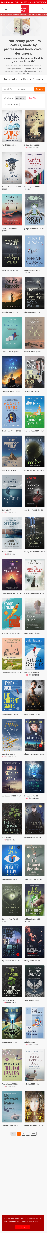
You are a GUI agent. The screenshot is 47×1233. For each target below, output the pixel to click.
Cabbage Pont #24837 (10, 919)
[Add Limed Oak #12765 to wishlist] (41, 1116)
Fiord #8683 (6, 145)
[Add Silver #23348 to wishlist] (41, 993)
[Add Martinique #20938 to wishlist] (18, 788)
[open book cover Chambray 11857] (12, 372)
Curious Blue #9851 (31, 673)
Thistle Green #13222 (9, 1084)
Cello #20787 (6, 510)
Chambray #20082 (8, 754)
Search (40, 89)
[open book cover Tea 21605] (34, 372)
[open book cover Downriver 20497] (34, 777)
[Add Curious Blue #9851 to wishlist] (41, 665)
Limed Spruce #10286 (32, 187)
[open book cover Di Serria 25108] (12, 614)
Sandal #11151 (7, 312)
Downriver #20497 (31, 796)
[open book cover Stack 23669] (34, 614)
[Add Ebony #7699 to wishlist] (41, 951)
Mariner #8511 (7, 715)
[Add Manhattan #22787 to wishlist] (18, 665)
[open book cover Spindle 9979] (34, 1023)
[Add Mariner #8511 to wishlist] (18, 705)
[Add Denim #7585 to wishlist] (18, 870)
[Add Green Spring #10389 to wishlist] (18, 221)
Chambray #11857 (8, 391)
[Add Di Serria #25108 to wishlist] (18, 623)
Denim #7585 (7, 879)
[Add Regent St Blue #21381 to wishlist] (41, 263)
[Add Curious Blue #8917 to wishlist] (41, 421)
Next (33, 1134)
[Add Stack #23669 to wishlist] (41, 623)
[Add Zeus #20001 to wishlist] (18, 830)
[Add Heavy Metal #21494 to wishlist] (41, 544)
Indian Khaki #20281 (32, 145)
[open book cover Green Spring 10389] (12, 210)
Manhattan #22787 (9, 673)
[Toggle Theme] (42, 8)
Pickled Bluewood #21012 (11, 187)
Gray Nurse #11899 (31, 594)
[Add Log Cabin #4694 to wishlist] (18, 993)
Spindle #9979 (29, 1042)
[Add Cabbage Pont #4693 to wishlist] (41, 912)
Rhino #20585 (7, 552)
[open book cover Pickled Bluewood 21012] (12, 168)
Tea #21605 (28, 391)
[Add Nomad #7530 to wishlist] (18, 461)
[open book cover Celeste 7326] (34, 1065)
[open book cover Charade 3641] (34, 819)
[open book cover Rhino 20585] (12, 533)
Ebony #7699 (29, 961)
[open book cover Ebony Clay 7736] (34, 735)
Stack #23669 (29, 633)
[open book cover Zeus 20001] (12, 819)
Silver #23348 (29, 1000)
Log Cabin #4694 (8, 1000)
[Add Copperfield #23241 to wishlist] (18, 584)
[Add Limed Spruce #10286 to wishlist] (41, 179)
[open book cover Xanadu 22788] (34, 861)
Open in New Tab (12, 104)
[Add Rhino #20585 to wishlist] (18, 544)
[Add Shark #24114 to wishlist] (18, 263)
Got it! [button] (22, 1227)
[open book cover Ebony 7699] (34, 942)
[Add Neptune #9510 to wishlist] (18, 342)
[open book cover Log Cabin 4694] (12, 981)
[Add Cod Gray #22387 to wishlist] (41, 503)
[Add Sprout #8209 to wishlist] (18, 1035)
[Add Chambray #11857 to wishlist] (18, 382)
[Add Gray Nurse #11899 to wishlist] (41, 584)
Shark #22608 (29, 312)
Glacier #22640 (7, 1126)
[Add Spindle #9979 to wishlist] (41, 1035)
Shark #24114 (7, 270)
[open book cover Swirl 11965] (34, 696)
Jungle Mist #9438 (31, 229)
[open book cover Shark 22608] (34, 293)
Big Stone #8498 (8, 961)
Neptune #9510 (7, 352)
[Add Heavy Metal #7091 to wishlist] (41, 461)
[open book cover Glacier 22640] (12, 1107)
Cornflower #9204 (8, 431)
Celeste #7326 (29, 1084)
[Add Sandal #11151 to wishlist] (18, 303)
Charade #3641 (30, 838)
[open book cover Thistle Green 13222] (12, 1065)
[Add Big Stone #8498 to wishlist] (18, 951)
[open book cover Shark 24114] (12, 251)
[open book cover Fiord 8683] (12, 126)
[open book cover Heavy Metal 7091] (34, 452)
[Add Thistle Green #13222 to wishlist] (18, 1076)
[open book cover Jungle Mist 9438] (34, 210)
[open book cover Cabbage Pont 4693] (34, 900)
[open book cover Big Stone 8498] (12, 942)
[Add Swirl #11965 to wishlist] (41, 705)
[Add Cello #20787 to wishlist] (18, 503)
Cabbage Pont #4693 (32, 919)
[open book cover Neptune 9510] (12, 333)
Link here (25, 74)
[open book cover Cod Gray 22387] (34, 491)
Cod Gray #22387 (30, 510)
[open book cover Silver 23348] (34, 981)
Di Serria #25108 (8, 633)
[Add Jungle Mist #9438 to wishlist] (41, 221)
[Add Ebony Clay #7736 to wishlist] (41, 747)
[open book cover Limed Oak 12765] (34, 1107)
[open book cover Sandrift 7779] (34, 333)
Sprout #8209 (7, 1042)
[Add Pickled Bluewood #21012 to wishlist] (18, 179)
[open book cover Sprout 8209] (12, 1023)
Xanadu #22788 (30, 879)
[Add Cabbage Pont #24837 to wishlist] (18, 912)
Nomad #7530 (7, 470)
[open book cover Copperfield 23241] (12, 575)
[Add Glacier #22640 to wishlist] (18, 1116)
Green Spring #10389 (9, 229)
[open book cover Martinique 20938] (12, 777)
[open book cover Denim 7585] (12, 861)
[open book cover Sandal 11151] (12, 293)
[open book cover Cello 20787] (12, 491)
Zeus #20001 (6, 838)
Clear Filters (33, 98)
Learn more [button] (33, 1221)
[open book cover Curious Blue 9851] (34, 654)
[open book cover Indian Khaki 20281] (34, 126)
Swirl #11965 (29, 715)
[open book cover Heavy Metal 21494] (34, 533)
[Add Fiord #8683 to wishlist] (18, 138)
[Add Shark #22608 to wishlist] (41, 303)
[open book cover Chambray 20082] (12, 735)
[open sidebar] (5, 9)
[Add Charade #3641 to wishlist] (41, 830)
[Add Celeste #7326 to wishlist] (41, 1076)
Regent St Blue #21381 (32, 270)
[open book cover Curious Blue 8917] (34, 412)
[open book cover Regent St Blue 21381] (34, 251)
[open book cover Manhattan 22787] (12, 654)
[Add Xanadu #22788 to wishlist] (41, 870)
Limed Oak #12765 (31, 1126)
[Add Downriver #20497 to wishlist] (41, 788)
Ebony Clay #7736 (31, 754)
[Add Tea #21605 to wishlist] (41, 382)
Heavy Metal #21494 (32, 552)
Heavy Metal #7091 (31, 470)
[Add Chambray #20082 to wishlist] (18, 747)
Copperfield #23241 (9, 594)
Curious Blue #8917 (31, 431)
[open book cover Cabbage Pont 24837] (12, 900)
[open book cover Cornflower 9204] (12, 412)
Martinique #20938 (9, 796)
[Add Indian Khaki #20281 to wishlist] (41, 138)
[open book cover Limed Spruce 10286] (34, 168)
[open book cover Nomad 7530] (12, 452)
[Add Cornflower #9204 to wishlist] (18, 421)
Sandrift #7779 (29, 352)
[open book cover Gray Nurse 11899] (34, 575)
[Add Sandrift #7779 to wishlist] (41, 342)
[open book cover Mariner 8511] (12, 696)
